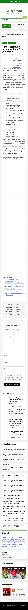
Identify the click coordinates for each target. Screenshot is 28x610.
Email (6, 362)
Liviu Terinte (22, 543)
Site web (6, 369)
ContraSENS (5, 541)
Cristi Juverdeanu (15, 541)
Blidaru (12, 539)
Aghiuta (4, 537)
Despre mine (17, 1)
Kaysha (16, 543)
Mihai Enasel (5, 544)
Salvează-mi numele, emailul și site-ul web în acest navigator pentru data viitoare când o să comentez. (13, 377)
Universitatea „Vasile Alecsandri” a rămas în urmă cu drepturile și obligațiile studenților (14, 513)
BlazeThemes (13, 607)
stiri (14, 43)
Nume (6, 355)
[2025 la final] (14, 25)
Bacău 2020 (17, 537)
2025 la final (20, 25)
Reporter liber (14, 544)
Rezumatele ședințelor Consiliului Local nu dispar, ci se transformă (16, 433)
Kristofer (12, 406)
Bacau (5, 43)
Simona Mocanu (10, 546)
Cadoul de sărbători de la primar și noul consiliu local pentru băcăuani (17, 411)
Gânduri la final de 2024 (15, 495)
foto (9, 43)
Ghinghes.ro (14, 11)
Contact (11, 1)
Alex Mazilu (10, 537)
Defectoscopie (20, 546)
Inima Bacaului (9, 543)
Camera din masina (19, 539)
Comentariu (7, 336)
